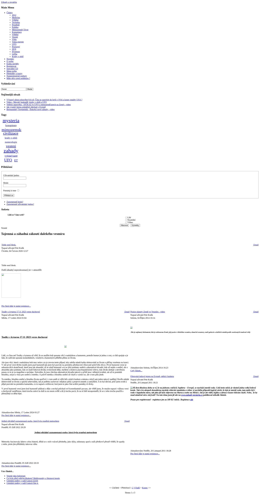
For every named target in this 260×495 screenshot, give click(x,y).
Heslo (5, 183)
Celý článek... (136, 371)
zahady (11, 150)
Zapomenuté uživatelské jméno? (20, 204)
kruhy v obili (11, 138)
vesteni (11, 146)
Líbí (129, 217)
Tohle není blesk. (8, 245)
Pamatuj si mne (9, 190)
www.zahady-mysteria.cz (192, 395)
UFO (8, 160)
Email (256, 245)
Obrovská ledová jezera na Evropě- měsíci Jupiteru (152, 376)
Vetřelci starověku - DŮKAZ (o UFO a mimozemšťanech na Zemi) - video (38, 104)
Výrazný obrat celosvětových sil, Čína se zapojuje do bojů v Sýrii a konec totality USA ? (44, 100)
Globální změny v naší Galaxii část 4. (22, 483)
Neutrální (131, 220)
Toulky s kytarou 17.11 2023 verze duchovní (20, 312)
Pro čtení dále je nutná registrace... (16, 306)
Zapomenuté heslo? (14, 202)
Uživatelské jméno (11, 175)
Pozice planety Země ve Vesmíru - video (147, 312)
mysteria (11, 120)
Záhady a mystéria (9, 2)
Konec (145, 488)
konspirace (11, 125)
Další (137, 488)
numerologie (11, 142)
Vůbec (130, 222)
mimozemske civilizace (12, 131)
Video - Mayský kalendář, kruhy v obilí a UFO (26, 102)
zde (191, 399)
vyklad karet (11, 155)
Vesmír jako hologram (15, 476)
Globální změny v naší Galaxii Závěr (22, 481)
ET (16, 160)
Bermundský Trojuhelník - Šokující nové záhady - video (30, 109)
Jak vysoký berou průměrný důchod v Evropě (26, 107)
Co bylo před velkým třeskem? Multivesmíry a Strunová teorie (33, 478)
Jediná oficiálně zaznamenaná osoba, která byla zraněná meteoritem (30, 421)
